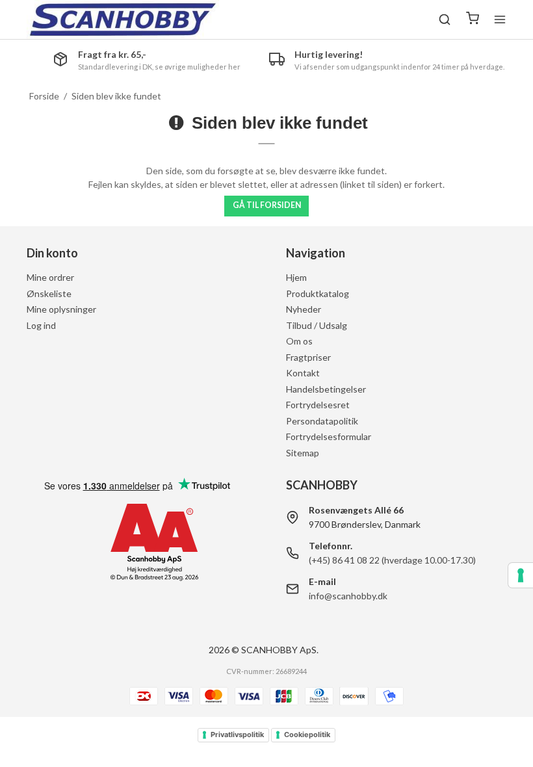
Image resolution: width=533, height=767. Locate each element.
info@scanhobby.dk (348, 595)
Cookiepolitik (307, 734)
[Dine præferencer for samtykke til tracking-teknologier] (520, 575)
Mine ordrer (50, 277)
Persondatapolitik (322, 420)
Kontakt (303, 372)
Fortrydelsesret (318, 404)
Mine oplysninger (61, 309)
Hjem (296, 277)
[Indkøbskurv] (472, 19)
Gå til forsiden (267, 205)
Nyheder (303, 309)
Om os (299, 340)
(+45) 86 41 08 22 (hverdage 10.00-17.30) (392, 560)
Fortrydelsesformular (328, 436)
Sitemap (302, 452)
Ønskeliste (49, 293)
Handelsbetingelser (326, 389)
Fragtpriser (308, 357)
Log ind (41, 325)
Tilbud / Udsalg (316, 325)
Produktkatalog (317, 293)
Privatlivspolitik (237, 734)
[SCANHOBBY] (123, 19)
